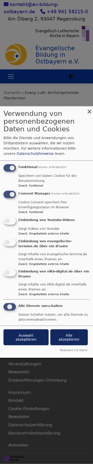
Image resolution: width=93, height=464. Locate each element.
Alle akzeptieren (69, 337)
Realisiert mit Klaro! (74, 350)
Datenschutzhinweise (35, 154)
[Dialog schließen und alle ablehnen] (89, 109)
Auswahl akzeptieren (26, 337)
